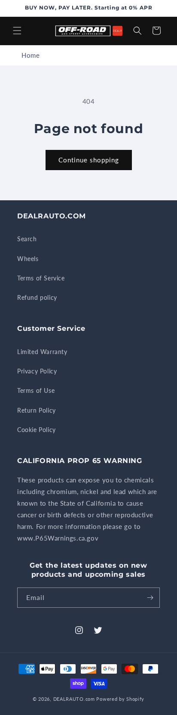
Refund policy (37, 297)
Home (30, 55)
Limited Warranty (42, 351)
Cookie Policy (36, 429)
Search (27, 238)
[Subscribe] (149, 598)
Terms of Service (41, 278)
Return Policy (36, 410)
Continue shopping (88, 160)
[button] (17, 30)
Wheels (28, 258)
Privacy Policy (37, 371)
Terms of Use (36, 390)
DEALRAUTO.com (74, 699)
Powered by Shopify (120, 699)
